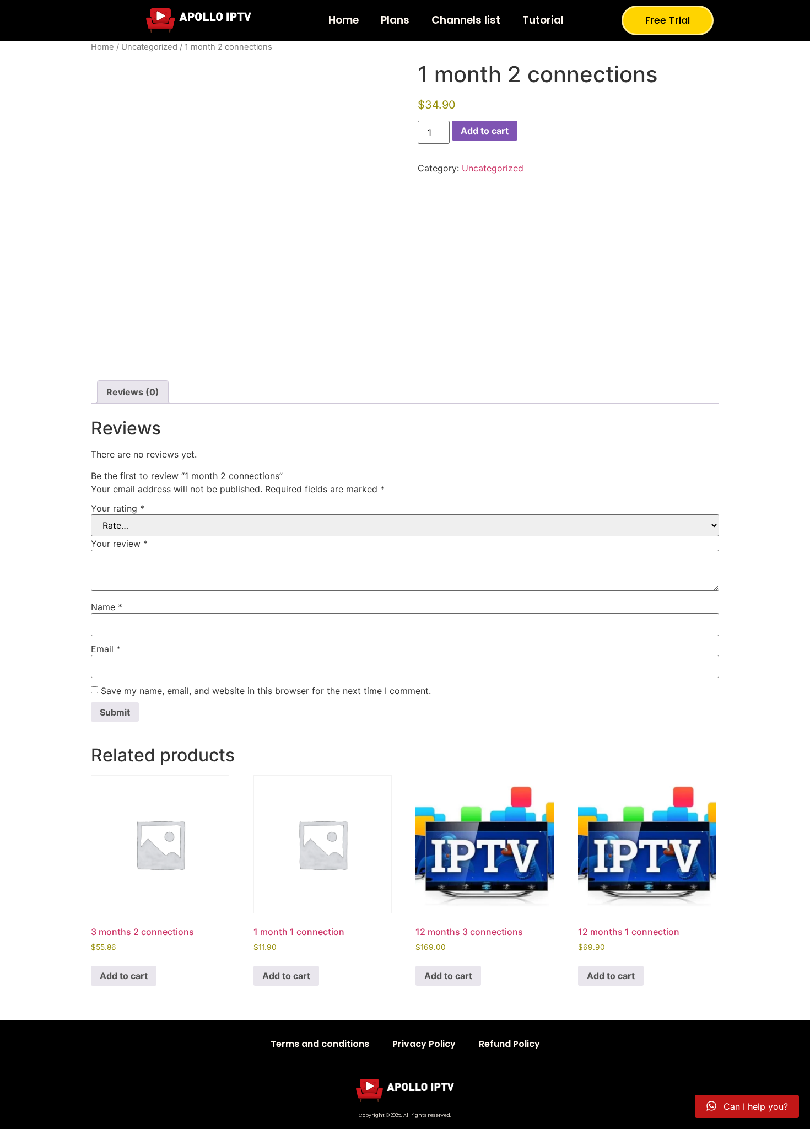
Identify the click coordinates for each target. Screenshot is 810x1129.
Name (106, 607)
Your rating (117, 508)
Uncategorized (149, 47)
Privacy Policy (424, 1043)
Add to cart (485, 130)
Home (343, 20)
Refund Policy (509, 1043)
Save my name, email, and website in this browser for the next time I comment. (266, 690)
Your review (119, 543)
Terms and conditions (320, 1043)
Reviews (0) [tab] (132, 391)
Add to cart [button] (124, 975)
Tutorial (543, 20)
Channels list (465, 20)
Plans (395, 20)
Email (106, 648)
